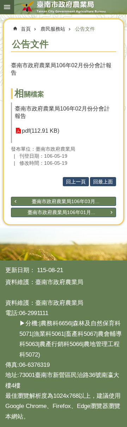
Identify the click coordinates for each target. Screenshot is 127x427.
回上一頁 (76, 181)
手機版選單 (7, 7)
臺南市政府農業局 (63, 7)
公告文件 (85, 29)
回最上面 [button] (103, 181)
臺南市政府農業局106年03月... (65, 201)
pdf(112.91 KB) (40, 131)
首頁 (26, 29)
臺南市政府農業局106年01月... (61, 212)
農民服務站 (53, 29)
